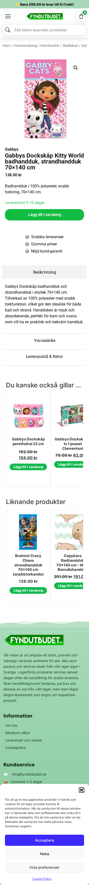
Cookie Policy (42, 879)
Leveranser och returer (23, 740)
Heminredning (25, 45)
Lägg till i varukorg (44, 214)
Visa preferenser (44, 867)
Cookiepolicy (15, 747)
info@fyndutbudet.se (29, 774)
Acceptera (44, 840)
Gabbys (11, 149)
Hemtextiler (50, 45)
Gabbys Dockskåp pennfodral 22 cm (28, 441)
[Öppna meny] (8, 16)
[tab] (44, 272)
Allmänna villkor (17, 733)
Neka (44, 853)
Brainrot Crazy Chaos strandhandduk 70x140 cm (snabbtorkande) (28, 565)
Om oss (11, 725)
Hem (6, 45)
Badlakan (70, 45)
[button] (81, 790)
